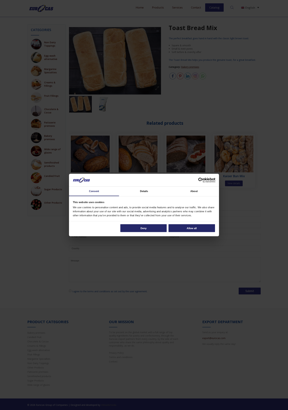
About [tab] (194, 191)
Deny (143, 228)
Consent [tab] (94, 191)
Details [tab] (144, 191)
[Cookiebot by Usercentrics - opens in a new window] (200, 180)
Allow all (192, 228)
